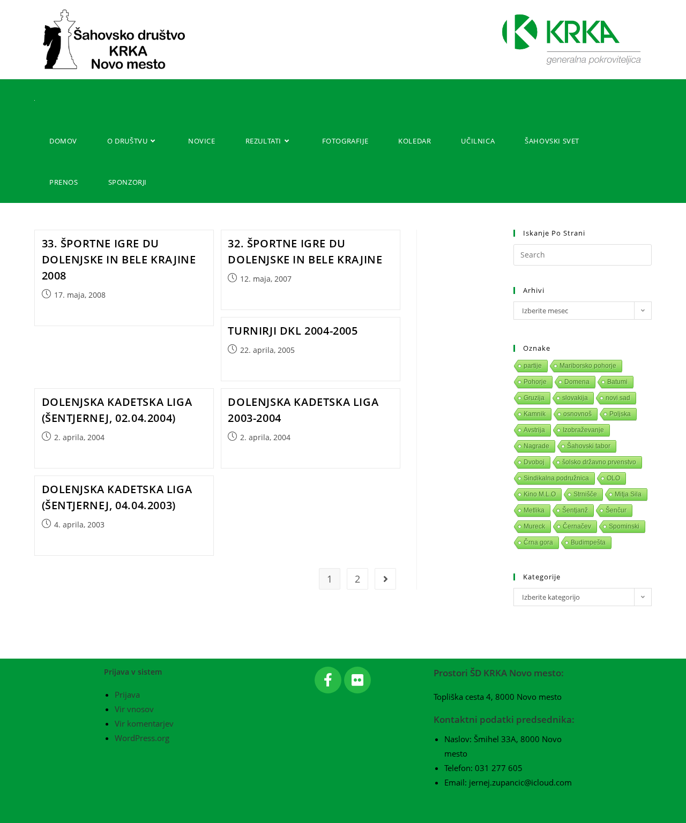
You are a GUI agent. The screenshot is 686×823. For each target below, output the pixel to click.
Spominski (624, 526)
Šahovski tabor (588, 446)
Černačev (577, 526)
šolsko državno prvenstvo (599, 462)
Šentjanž (575, 510)
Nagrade (536, 446)
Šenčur (616, 510)
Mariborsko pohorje (588, 365)
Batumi (617, 382)
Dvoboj (534, 462)
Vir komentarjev (144, 723)
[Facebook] (328, 680)
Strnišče (585, 494)
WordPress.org (142, 738)
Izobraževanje (583, 430)
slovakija (575, 398)
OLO (613, 478)
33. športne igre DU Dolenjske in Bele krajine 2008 (119, 259)
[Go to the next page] (385, 579)
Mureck (534, 526)
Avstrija (534, 430)
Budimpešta (588, 542)
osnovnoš (577, 414)
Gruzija (534, 398)
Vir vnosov (134, 709)
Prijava (127, 694)
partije (533, 365)
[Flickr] (357, 680)
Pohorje (535, 382)
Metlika (534, 510)
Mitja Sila (628, 494)
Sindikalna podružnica (556, 478)
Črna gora (538, 542)
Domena (577, 382)
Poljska (620, 414)
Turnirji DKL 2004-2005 (292, 330)
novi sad (618, 398)
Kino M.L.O (540, 494)
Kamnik (535, 414)
